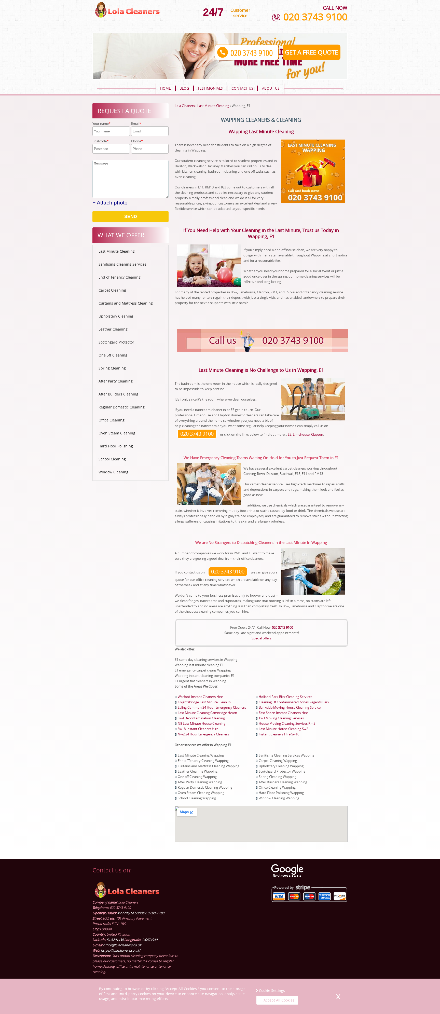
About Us (271, 88)
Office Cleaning (112, 420)
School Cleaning (112, 459)
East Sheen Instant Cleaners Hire (283, 712)
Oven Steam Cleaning (117, 433)
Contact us (242, 88)
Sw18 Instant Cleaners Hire (198, 729)
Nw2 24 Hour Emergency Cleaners (203, 734)
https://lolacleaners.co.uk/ (120, 950)
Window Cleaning (113, 472)
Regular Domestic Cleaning (122, 407)
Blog (184, 88)
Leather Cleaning (113, 329)
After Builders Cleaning (118, 394)
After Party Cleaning (116, 381)
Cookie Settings (272, 990)
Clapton (317, 434)
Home (165, 88)
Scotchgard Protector (116, 342)
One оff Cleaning (113, 355)
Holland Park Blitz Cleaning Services (285, 696)
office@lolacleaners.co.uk (122, 945)
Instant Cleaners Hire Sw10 (279, 734)
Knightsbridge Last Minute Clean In (204, 702)
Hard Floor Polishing (116, 446)
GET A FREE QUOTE (311, 52)
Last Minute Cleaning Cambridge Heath (207, 712)
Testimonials (210, 88)
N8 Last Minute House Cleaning (201, 723)
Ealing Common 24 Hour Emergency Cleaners (212, 707)
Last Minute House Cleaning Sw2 (283, 729)
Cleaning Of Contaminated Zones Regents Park (294, 702)
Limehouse (301, 434)
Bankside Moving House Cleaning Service (290, 707)
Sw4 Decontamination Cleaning (201, 718)
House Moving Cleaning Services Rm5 (287, 723)
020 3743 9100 (315, 16)
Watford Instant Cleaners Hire (200, 696)
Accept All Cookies (279, 1000)
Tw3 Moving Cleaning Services (281, 718)
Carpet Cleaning (112, 290)
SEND (130, 216)
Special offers (261, 638)
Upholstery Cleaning (116, 316)
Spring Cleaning (112, 368)
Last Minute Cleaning (117, 251)
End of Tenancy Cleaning (120, 277)
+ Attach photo (110, 202)
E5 (289, 434)
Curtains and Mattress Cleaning (126, 303)
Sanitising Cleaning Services (122, 264)
